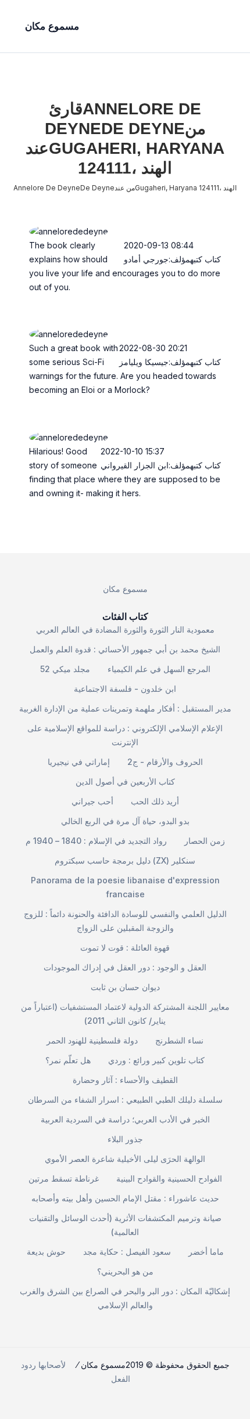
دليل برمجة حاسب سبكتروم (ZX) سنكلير (125, 860)
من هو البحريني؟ (125, 1271)
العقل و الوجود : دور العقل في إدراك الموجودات (125, 967)
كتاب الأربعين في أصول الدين (125, 781)
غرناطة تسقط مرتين (63, 1178)
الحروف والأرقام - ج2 (165, 762)
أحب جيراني (92, 801)
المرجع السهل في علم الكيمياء (159, 669)
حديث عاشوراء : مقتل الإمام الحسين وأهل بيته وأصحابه (125, 1198)
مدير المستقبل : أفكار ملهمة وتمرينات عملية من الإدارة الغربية (125, 708)
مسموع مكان (125, 589)
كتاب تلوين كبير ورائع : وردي (156, 1060)
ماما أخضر (206, 1251)
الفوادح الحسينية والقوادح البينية (169, 1178)
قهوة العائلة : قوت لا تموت (125, 947)
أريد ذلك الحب (155, 801)
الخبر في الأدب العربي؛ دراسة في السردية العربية (125, 1119)
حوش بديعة (46, 1251)
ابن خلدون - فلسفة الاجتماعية (125, 689)
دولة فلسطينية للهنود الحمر (92, 1040)
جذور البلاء (125, 1139)
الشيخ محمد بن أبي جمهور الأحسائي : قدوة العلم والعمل (125, 649)
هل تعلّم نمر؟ (68, 1060)
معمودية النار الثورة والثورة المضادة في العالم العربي (125, 629)
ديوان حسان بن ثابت (125, 987)
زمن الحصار (204, 841)
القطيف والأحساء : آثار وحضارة (125, 1080)
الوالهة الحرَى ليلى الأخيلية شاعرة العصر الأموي (125, 1159)
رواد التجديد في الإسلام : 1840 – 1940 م (96, 841)
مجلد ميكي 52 (65, 669)
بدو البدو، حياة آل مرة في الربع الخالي (125, 821)
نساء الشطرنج (179, 1040)
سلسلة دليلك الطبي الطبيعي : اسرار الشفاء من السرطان (125, 1099)
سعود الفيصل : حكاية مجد (127, 1251)
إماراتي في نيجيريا (79, 762)
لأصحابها (52, 1365)
